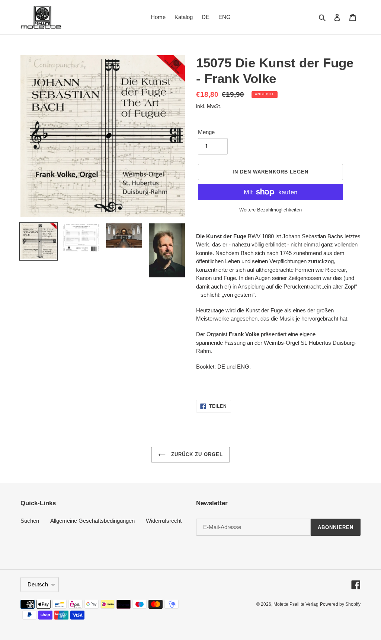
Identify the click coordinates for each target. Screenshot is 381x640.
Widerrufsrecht (164, 521)
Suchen (29, 521)
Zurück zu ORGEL (196, 454)
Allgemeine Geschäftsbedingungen (92, 521)
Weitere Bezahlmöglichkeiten (270, 210)
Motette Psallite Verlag (295, 604)
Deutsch (38, 584)
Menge (206, 132)
